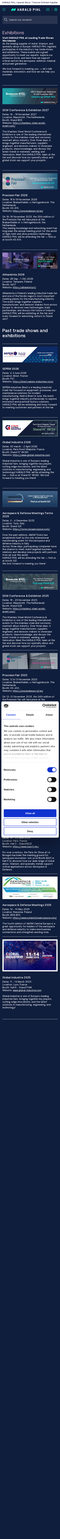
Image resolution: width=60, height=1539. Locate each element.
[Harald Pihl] (26, 9)
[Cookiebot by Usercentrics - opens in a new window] (42, 706)
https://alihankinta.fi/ (24, 287)
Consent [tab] (11, 714)
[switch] (51, 779)
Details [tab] (30, 714)
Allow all (30, 813)
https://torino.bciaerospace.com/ (31, 529)
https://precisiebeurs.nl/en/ (28, 211)
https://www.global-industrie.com (31, 455)
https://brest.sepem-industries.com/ (33, 381)
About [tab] (49, 714)
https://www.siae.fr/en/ (26, 846)
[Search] (5, 20)
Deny (30, 831)
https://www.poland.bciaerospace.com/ (35, 918)
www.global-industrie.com (27, 990)
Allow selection (30, 822)
